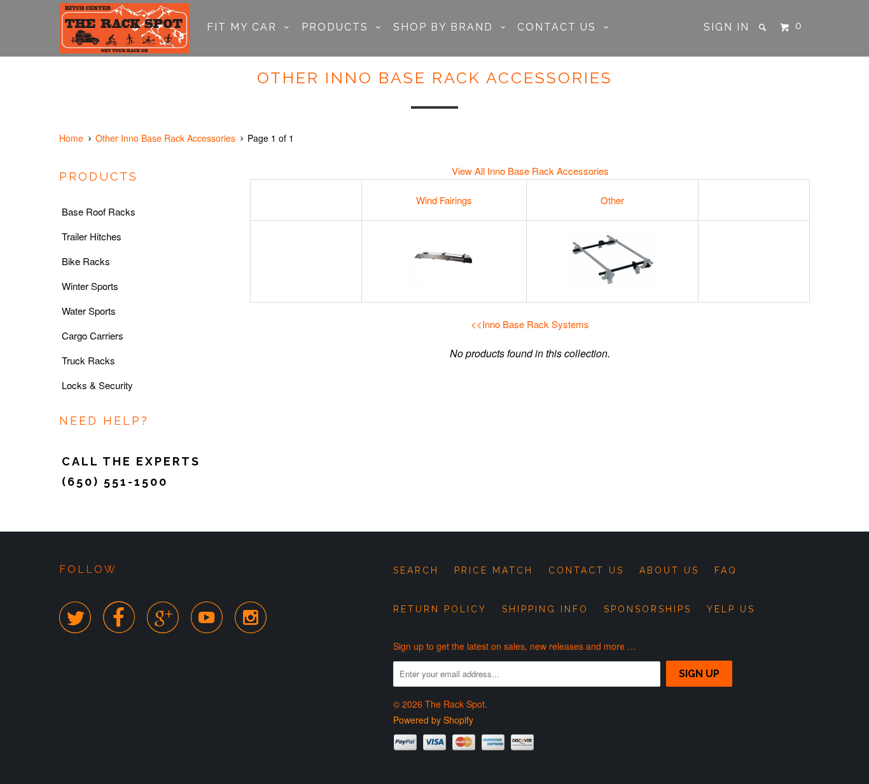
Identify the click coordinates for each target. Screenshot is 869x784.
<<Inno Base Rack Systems (530, 324)
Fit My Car (245, 27)
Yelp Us (731, 609)
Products (339, 27)
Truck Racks (88, 360)
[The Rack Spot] (124, 28)
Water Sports (89, 310)
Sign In (726, 27)
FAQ (725, 570)
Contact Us (560, 27)
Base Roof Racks (99, 211)
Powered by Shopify (433, 719)
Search (416, 570)
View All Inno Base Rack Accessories (530, 170)
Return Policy (440, 609)
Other (612, 200)
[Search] (764, 27)
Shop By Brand (447, 27)
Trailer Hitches (92, 236)
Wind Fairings (444, 200)
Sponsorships (648, 609)
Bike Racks (86, 261)
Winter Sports (90, 285)
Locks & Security (97, 385)
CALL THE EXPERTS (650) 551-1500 (131, 471)
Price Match (493, 570)
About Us (669, 570)
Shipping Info (545, 609)
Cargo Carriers (92, 335)
